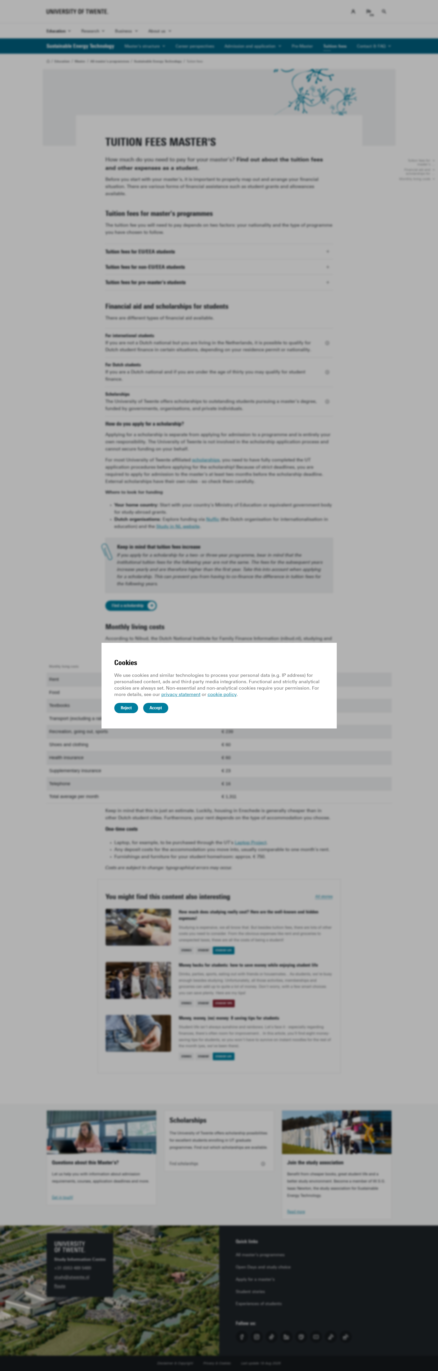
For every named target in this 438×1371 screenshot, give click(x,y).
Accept (156, 707)
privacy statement (180, 694)
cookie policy (222, 694)
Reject (126, 707)
